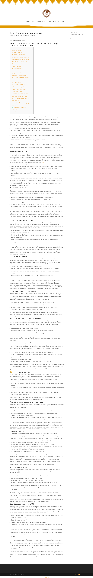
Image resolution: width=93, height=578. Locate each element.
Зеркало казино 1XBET (17, 50)
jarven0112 (13, 35)
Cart (34, 21)
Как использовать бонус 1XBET (19, 84)
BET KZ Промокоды (16, 82)
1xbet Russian (26, 35)
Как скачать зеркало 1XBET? (18, 56)
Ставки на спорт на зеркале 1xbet (19, 89)
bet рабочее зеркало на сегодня (19, 96)
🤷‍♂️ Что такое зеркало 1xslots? (19, 107)
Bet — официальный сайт (18, 68)
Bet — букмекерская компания (19, 110)
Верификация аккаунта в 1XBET (19, 71)
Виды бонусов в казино (17, 109)
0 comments (33, 35)
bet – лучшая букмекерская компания (20, 77)
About (44, 21)
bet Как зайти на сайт (17, 91)
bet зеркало (14, 80)
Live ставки (14, 70)
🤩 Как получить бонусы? (17, 63)
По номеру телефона (17, 102)
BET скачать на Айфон (17, 52)
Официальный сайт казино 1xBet (19, 79)
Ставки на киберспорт (17, 66)
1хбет (42, 162)
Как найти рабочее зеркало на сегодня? (21, 64)
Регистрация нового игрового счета (20, 57)
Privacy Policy (46, 577)
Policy (63, 21)
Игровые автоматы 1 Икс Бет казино (20, 59)
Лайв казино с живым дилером (19, 75)
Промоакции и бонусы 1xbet (18, 54)
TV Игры (14, 73)
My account (53, 21)
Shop (39, 21)
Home (28, 21)
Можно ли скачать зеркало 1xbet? (20, 61)
